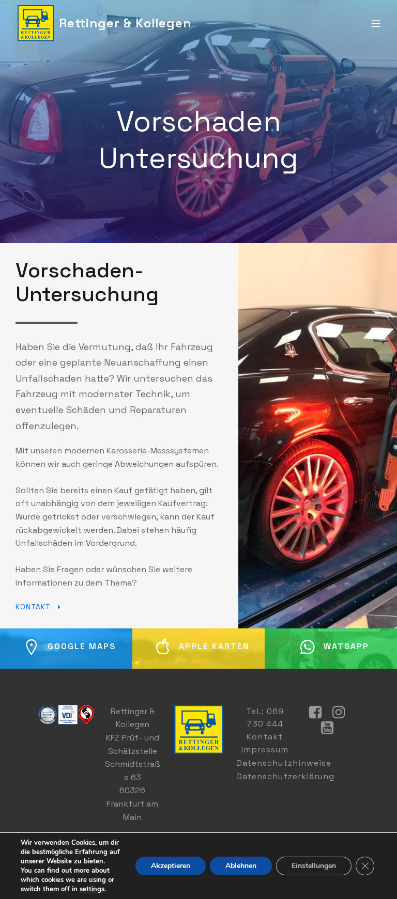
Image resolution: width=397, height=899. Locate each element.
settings (92, 889)
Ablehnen (240, 866)
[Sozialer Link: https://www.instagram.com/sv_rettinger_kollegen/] (342, 712)
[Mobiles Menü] (376, 23)
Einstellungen (314, 866)
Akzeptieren (170, 866)
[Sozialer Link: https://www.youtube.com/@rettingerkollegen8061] (331, 728)
